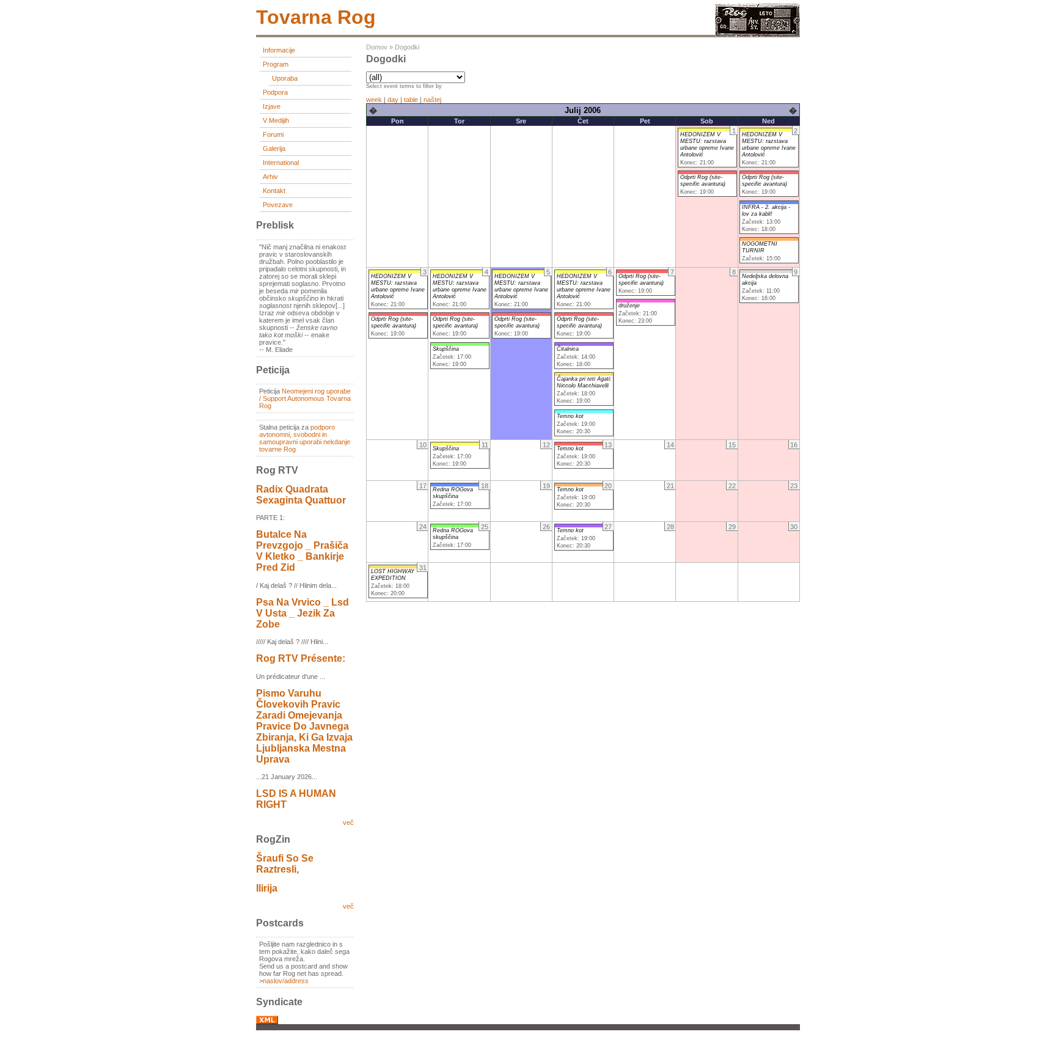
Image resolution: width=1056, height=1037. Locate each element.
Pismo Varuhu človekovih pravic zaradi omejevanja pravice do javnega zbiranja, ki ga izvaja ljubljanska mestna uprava (304, 726)
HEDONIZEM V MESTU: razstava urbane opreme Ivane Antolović (707, 144)
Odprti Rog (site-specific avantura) (702, 180)
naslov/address (286, 980)
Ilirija (266, 888)
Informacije (279, 50)
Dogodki (407, 47)
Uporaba (285, 78)
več (348, 822)
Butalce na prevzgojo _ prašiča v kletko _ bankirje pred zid (302, 551)
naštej (432, 99)
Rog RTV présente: (300, 658)
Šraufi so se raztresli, (285, 863)
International (281, 162)
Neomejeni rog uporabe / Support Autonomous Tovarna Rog (305, 398)
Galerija (274, 148)
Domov (376, 47)
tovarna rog (316, 17)
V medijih (276, 120)
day (392, 99)
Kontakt (274, 190)
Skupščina (446, 349)
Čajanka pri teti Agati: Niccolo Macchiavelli (584, 382)
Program (275, 64)
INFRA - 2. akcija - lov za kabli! (766, 210)
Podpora (275, 92)
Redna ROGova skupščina (453, 492)
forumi (273, 134)
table (411, 99)
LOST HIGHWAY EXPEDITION (392, 574)
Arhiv (270, 176)
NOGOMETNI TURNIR (759, 247)
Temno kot (570, 416)
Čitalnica (568, 349)
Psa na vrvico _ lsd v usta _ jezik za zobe (302, 613)
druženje (629, 305)
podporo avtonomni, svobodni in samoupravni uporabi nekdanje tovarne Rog (304, 438)
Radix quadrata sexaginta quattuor (301, 494)
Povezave (278, 204)
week (374, 99)
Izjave (271, 106)
